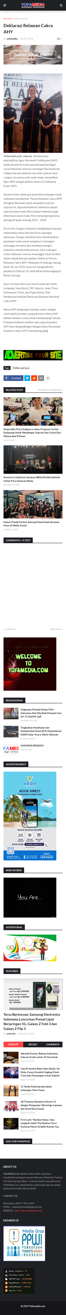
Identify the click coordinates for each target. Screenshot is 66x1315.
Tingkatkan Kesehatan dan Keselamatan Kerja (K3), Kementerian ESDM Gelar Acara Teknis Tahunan (41, 731)
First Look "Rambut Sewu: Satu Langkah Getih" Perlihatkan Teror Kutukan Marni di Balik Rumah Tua (40, 1123)
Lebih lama (55, 629)
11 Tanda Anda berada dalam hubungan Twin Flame (36, 1088)
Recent (33, 1044)
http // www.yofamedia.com (28, 1210)
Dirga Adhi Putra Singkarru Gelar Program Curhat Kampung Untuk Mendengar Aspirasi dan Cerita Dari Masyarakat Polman (32, 433)
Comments (52, 1044)
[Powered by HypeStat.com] (19, 1292)
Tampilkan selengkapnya (50, 389)
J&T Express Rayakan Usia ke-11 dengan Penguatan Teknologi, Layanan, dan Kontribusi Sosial (41, 1105)
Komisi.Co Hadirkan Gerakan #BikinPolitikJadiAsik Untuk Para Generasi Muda (32, 479)
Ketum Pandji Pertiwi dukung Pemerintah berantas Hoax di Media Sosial (31, 523)
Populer (13, 1044)
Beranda (7, 18)
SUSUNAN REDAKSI (32, 745)
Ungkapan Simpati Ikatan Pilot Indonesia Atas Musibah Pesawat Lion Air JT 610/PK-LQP (41, 713)
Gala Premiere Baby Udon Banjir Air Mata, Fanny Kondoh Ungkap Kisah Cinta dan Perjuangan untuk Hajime (40, 1072)
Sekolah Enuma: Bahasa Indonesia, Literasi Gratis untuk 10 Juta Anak (39, 1055)
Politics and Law (21, 18)
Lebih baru (10, 629)
